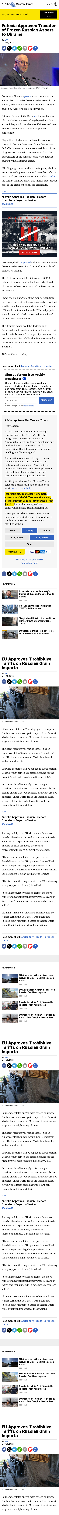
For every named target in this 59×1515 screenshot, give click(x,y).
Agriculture (27, 937)
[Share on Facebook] (4, 48)
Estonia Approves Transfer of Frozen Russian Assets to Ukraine (29, 30)
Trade (39, 937)
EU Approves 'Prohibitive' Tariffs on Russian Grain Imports (27, 663)
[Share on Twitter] (9, 48)
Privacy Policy (28, 406)
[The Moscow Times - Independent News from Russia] (19, 4)
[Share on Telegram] (14, 48)
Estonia (25, 366)
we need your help (21, 488)
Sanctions (36, 366)
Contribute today (49, 14)
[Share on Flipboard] (30, 48)
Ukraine (48, 366)
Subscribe (46, 400)
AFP (6, 40)
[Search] (52, 4)
